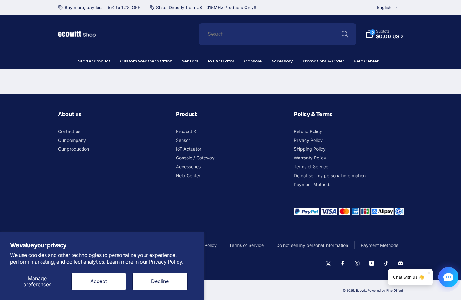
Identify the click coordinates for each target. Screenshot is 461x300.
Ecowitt (361, 290)
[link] (99, 7)
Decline (160, 281)
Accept (98, 281)
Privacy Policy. (166, 262)
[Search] (345, 34)
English (384, 7)
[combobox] (277, 34)
